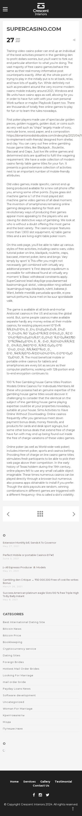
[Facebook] (34, 795)
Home (14, 781)
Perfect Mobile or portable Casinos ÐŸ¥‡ (28, 554)
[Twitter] (47, 795)
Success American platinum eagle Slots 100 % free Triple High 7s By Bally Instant (41, 594)
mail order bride (14, 681)
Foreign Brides (13, 662)
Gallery (45, 781)
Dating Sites (11, 655)
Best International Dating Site (24, 622)
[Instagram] (40, 795)
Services (29, 781)
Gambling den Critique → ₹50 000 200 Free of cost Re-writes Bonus (40, 581)
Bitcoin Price (12, 635)
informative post (52, 71)
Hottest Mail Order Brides (21, 668)
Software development (19, 695)
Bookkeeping (12, 642)
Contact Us (41, 785)
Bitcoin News (12, 628)
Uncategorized (13, 701)
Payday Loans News (17, 688)
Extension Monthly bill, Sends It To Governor (29, 542)
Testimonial (63, 781)
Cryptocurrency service (19, 648)
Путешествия (13, 728)
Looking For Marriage (18, 675)
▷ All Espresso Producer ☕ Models (24, 567)
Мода (7, 721)
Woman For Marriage (18, 708)
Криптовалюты (14, 715)
